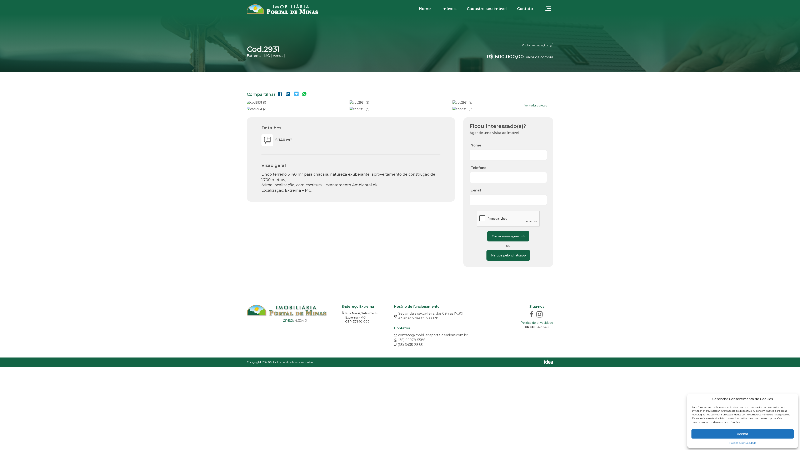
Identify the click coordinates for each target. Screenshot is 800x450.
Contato (525, 8)
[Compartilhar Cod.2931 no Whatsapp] (304, 94)
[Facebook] (532, 315)
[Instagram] (540, 315)
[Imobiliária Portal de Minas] (282, 9)
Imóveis (448, 8)
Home (425, 8)
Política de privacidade (742, 442)
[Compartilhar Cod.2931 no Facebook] (280, 94)
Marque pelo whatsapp (508, 255)
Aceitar (742, 434)
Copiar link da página (535, 45)
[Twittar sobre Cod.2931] (296, 94)
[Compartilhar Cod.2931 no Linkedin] (288, 94)
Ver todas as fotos (535, 105)
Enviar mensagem (505, 236)
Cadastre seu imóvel (487, 8)
